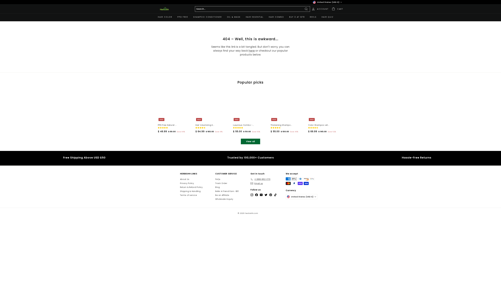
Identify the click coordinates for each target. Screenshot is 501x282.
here (252, 50)
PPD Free (182, 17)
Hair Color (165, 17)
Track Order (221, 183)
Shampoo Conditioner (207, 17)
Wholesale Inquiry (224, 199)
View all (250, 141)
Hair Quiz (327, 17)
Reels (313, 17)
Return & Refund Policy (191, 187)
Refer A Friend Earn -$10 (227, 191)
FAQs (217, 179)
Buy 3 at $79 (297, 17)
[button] (163, 128)
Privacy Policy (187, 183)
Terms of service (188, 195)
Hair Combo (276, 17)
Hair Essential (255, 17)
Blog (217, 187)
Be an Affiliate (222, 195)
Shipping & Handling (190, 191)
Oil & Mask (234, 17)
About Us (184, 179)
